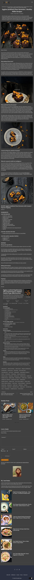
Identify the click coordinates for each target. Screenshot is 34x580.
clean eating (16, 370)
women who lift (20, 388)
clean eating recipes (22, 370)
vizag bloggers (7, 388)
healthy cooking (11, 377)
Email (13, 449)
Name (2, 449)
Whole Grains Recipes (22, 7)
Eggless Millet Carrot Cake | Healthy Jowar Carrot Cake (7, 416)
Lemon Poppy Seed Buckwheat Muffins (14, 174)
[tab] (16, 422)
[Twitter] (17, 569)
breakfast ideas (4, 370)
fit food (2, 374)
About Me (8, 574)
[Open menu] (32, 2)
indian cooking (27, 381)
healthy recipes (11, 381)
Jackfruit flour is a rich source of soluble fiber (9, 106)
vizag (2, 388)
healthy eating (24, 377)
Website (24, 449)
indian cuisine (14, 383)
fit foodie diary (7, 374)
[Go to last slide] (2, 412)
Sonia (12, 13)
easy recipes (11, 372)
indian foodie (28, 383)
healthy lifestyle (22, 379)
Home (21, 574)
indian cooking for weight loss (6, 383)
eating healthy (16, 372)
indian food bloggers (21, 383)
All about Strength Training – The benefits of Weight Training (26, 393)
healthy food (30, 377)
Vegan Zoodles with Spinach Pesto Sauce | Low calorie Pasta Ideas (7, 393)
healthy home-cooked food (5, 379)
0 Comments (21, 13)
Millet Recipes (13, 7)
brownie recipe (10, 370)
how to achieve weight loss (19, 381)
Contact (17, 574)
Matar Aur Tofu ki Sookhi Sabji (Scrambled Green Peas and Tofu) (25, 416)
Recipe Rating (3, 432)
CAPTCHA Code (7, 456)
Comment (3, 437)
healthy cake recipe (4, 377)
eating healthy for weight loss (24, 372)
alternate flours (4, 368)
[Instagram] (19, 569)
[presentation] (8, 408)
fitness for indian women (21, 374)
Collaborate (13, 574)
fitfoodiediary (13, 374)
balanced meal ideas (11, 368)
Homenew (25, 574)
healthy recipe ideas (4, 381)
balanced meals (18, 368)
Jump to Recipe (4, 50)
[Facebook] (14, 569)
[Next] (31, 412)
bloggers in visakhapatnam (26, 368)
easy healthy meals (4, 372)
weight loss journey (14, 388)
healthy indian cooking (15, 379)
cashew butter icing (23, 167)
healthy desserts (18, 377)
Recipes (17, 7)
